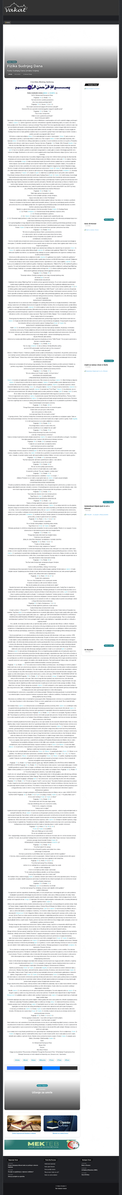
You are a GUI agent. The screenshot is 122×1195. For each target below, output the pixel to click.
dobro (33, 453)
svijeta (31, 876)
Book (26, 1060)
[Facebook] (16, 1068)
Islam (34, 1060)
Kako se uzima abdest (51, 1175)
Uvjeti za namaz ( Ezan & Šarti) (96, 365)
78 (40, 464)
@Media (10, 74)
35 (40, 191)
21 (40, 343)
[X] (33, 1068)
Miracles (43, 1060)
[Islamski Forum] (42, 1144)
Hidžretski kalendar (50, 1164)
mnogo (24, 161)
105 (46, 576)
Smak (51, 168)
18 (67, 769)
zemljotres (66, 170)
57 (48, 273)
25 (27, 765)
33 (24, 794)
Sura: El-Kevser (90, 224)
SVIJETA (52, 93)
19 (48, 491)
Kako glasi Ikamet (50, 1166)
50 (40, 97)
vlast (40, 496)
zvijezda (40, 250)
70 (40, 532)
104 (49, 405)
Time (59, 1060)
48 (48, 560)
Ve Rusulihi (88, 650)
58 (48, 826)
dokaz (30, 136)
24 (34, 457)
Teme (52, 1060)
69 (35, 519)
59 (52, 826)
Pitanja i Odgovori (42, 1085)
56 (51, 860)
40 (40, 273)
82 (40, 491)
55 (46, 860)
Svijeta (57, 168)
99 (40, 500)
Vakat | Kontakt (61, 1186)
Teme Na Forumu (50, 1160)
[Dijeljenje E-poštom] (68, 1068)
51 (40, 371)
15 (72, 286)
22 (40, 111)
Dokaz (62, 136)
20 (37, 576)
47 (48, 371)
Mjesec (62, 744)
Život (67, 1060)
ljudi (10, 150)
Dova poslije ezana (50, 1169)
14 (63, 159)
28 (43, 441)
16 (48, 712)
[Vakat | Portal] (16, 8)
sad (15, 327)
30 (48, 343)
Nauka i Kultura (12, 62)
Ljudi (65, 592)
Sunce (72, 248)
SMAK (45, 93)
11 (48, 473)
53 (48, 229)
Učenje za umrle (42, 1092)
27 (40, 430)
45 (40, 423)
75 (38, 104)
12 (23, 664)
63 (33, 794)
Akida (18, 1060)
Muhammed (19, 913)
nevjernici (34, 346)
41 (40, 229)
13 (44, 519)
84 (38, 541)
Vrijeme (27, 216)
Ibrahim (71, 143)
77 (40, 473)
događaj (44, 967)
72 (14, 664)
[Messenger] (51, 1068)
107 (50, 576)
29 (48, 423)
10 (49, 268)
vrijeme (16, 122)
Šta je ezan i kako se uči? (52, 1172)
